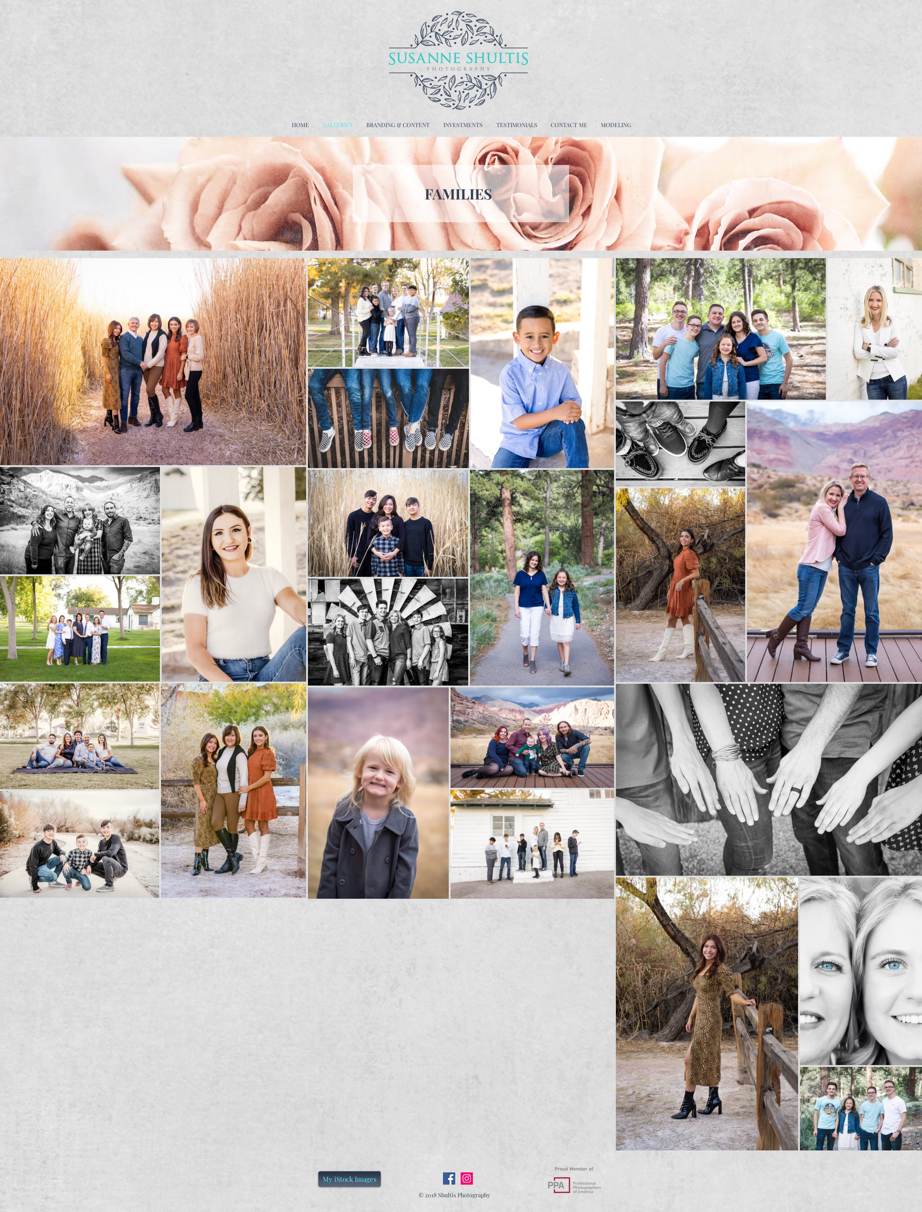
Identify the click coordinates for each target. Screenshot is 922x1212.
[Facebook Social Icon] (449, 1178)
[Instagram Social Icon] (467, 1178)
